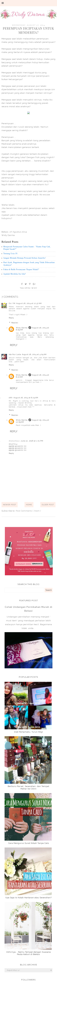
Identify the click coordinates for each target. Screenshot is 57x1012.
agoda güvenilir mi (17, 446)
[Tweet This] (26, 284)
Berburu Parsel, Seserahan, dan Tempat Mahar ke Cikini (28, 787)
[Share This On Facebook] (22, 284)
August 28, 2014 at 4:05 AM (34, 354)
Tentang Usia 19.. (11, 253)
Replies (14, 323)
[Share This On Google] (34, 284)
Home (29, 505)
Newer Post (9, 505)
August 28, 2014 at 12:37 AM (29, 303)
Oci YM (12, 303)
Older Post (48, 505)
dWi (11, 398)
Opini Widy (31, 288)
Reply (11, 318)
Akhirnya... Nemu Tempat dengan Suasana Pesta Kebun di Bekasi (28, 953)
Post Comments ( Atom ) (28, 511)
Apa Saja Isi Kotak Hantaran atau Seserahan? (28, 897)
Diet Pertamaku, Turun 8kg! (28, 732)
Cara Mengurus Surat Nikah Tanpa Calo (28, 843)
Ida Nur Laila (15, 354)
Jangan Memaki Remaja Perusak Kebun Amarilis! (24, 258)
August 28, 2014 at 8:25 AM (26, 398)
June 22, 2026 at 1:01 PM (32, 441)
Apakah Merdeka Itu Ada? (14, 274)
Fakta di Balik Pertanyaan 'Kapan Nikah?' (21, 269)
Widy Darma (22, 328)
